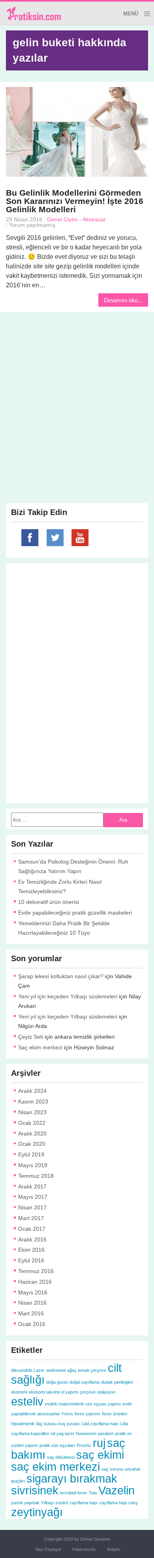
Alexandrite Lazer (28, 1370)
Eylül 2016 (31, 1260)
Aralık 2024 (32, 1091)
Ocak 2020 (31, 1144)
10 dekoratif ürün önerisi (48, 902)
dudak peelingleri (117, 1382)
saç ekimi (100, 1454)
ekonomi (19, 1392)
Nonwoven (86, 1433)
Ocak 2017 (31, 1229)
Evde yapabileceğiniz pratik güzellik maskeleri (75, 912)
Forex (67, 1413)
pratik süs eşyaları (57, 1445)
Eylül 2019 (31, 1154)
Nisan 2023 (32, 1112)
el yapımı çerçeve (78, 1392)
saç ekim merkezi (55, 1466)
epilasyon (106, 1392)
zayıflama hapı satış (118, 1502)
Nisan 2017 (32, 1207)
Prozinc (84, 1445)
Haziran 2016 (35, 1282)
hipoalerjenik (23, 1423)
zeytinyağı (37, 1511)
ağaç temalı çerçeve (86, 1370)
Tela (93, 1492)
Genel (54, 219)
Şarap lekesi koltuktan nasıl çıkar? (60, 976)
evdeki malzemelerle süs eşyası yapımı (83, 1403)
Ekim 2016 (31, 1250)
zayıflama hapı (83, 1502)
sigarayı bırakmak (71, 1478)
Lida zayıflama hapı (99, 1423)
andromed (56, 1370)
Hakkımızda (84, 1549)
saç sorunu (112, 1469)
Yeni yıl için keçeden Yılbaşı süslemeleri (67, 996)
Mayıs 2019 (32, 1165)
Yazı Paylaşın (48, 1549)
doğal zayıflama (84, 1382)
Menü (130, 14)
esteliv (27, 1401)
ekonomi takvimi (44, 1392)
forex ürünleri (114, 1413)
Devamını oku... (123, 300)
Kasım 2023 (33, 1101)
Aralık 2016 (32, 1239)
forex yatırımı (87, 1413)
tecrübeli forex (73, 1492)
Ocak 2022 (31, 1123)
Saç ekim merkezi (40, 1047)
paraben (106, 1433)
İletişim (113, 1549)
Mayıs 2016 (32, 1292)
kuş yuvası (69, 1423)
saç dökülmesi (61, 1457)
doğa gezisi (57, 1382)
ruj (99, 1442)
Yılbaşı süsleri (54, 1502)
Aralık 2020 (32, 1133)
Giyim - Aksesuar (85, 219)
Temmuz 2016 (36, 1271)
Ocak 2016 (31, 1324)
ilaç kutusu (46, 1423)
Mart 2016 (31, 1313)
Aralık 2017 (32, 1186)
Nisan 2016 (32, 1303)
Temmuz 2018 (36, 1176)
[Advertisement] (77, 394)
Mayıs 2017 (32, 1197)
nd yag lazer (62, 1433)
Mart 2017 (31, 1218)
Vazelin (116, 1490)
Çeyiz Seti (30, 1037)
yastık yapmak (25, 1502)
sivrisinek (34, 1490)
